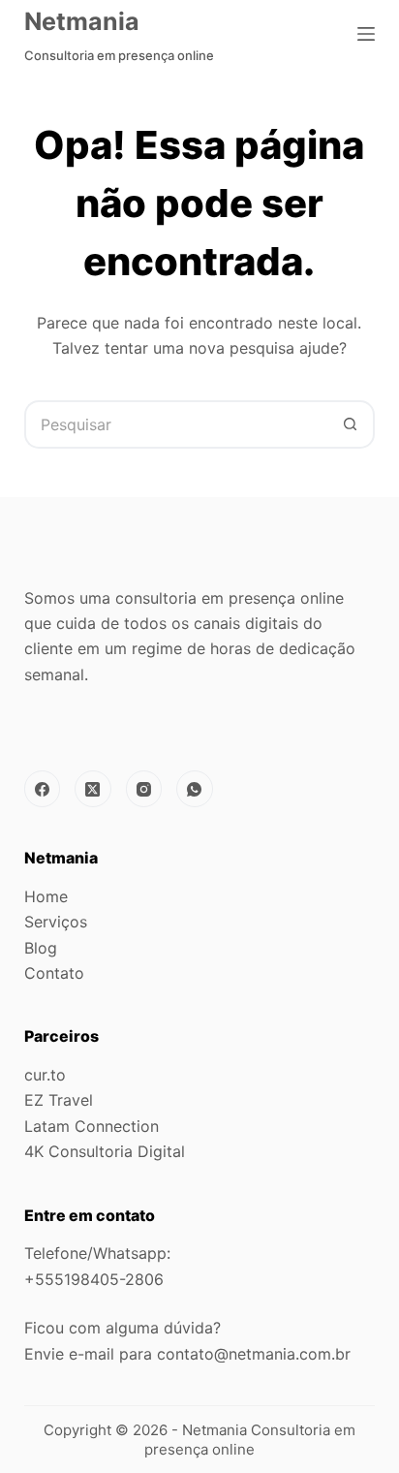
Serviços (55, 921)
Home (46, 896)
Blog (40, 947)
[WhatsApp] (194, 788)
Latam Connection (91, 1126)
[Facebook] (42, 788)
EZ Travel (58, 1100)
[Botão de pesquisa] (350, 424)
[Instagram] (144, 788)
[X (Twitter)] (93, 788)
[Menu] (366, 34)
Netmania (81, 21)
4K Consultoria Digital (104, 1151)
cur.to (45, 1074)
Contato (54, 973)
